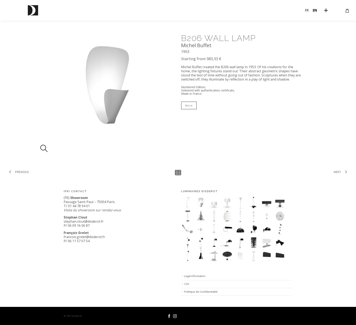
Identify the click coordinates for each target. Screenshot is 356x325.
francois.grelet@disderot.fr (84, 237)
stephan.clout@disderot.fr (84, 221)
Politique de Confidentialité (201, 291)
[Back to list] (178, 173)
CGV (186, 284)
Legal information (194, 276)
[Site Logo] (33, 10)
